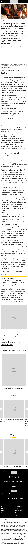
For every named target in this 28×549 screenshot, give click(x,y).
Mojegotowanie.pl (18, 506)
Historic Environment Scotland (14, 271)
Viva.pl (2, 512)
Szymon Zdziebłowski (6, 67)
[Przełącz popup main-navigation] (1, 1)
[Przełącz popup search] (26, 1)
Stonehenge (4, 174)
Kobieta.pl (3, 506)
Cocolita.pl (3, 515)
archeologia (4, 342)
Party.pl (16, 508)
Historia (3, 20)
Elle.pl (2, 504)
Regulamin (11, 481)
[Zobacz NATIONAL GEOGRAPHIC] (14, 452)
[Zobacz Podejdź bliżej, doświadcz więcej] (14, 409)
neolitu (13, 95)
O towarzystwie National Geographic (11, 483)
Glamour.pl (17, 504)
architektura (12, 342)
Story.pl (16, 515)
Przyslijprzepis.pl (18, 510)
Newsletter (22, 483)
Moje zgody (14, 486)
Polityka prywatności (19, 481)
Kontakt (6, 481)
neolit (19, 342)
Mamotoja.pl (3, 508)
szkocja (10, 344)
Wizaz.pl (16, 512)
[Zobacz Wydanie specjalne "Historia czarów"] (14, 370)
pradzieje (4, 344)
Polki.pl (2, 510)
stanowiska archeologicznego (11, 152)
